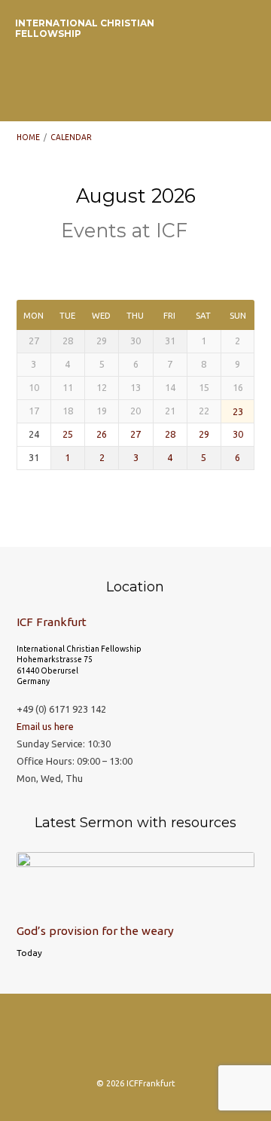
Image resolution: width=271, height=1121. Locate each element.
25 (67, 434)
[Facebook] (106, 1040)
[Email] (164, 1040)
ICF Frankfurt (52, 621)
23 (238, 411)
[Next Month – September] (110, 265)
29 (204, 434)
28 (170, 434)
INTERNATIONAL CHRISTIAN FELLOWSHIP (84, 28)
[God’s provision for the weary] (136, 903)
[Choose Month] (134, 264)
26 (101, 434)
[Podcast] (135, 1040)
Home (28, 137)
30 (238, 434)
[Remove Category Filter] (202, 232)
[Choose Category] (159, 265)
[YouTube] (194, 1040)
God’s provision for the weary (95, 930)
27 (135, 434)
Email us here (45, 726)
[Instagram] (76, 1040)
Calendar (71, 137)
